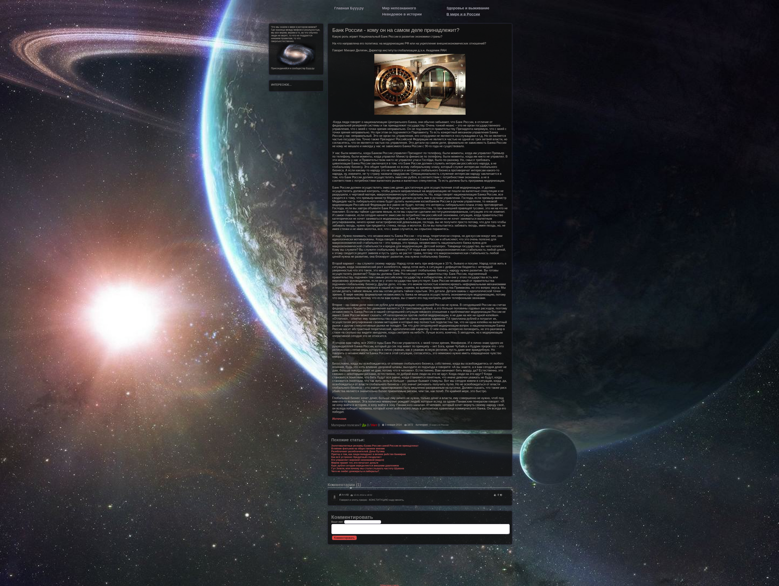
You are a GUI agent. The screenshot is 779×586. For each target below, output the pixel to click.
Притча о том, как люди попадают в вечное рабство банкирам (368, 454)
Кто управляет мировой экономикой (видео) (357, 460)
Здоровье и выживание (468, 8)
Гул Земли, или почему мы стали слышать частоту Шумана (367, 468)
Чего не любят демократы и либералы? (355, 471)
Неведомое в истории (402, 14)
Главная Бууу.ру (349, 8)
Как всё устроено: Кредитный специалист (356, 457)
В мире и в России (463, 14)
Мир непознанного (399, 8)
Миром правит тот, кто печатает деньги (354, 462)
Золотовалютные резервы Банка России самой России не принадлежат (375, 445)
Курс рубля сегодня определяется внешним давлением (365, 465)
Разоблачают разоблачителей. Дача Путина (358, 451)
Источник (339, 418)
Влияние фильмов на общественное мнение (358, 448)
